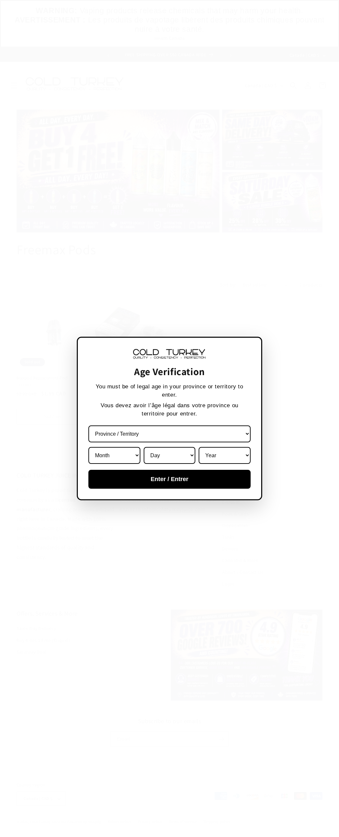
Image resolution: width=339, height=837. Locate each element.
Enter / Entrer (169, 479)
